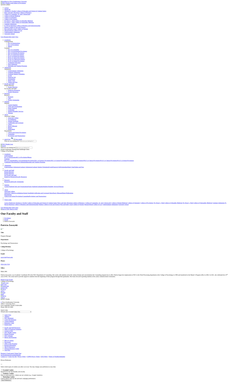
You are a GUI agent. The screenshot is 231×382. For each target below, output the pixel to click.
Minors (10, 46)
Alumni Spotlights (13, 121)
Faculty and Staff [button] (9, 84)
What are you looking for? (12, 141)
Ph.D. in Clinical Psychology (16, 58)
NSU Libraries (8, 336)
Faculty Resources (13, 92)
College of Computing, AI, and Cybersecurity (17, 14)
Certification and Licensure (15, 123)
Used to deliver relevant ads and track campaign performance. (18, 377)
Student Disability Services (15, 111)
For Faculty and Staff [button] (10, 175)
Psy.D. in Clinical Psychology (16, 59)
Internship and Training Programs (17, 66)
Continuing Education (14, 62)
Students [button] (6, 101)
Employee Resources (14, 90)
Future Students (12, 108)
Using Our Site (12, 356)
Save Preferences (6, 380)
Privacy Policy (22, 356)
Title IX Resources (9, 347)
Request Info (7, 37)
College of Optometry (10, 17)
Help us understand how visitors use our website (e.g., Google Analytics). (22, 374)
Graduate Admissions (10, 24)
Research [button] (7, 93)
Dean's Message (12, 126)
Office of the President (10, 344)
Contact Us (4, 356)
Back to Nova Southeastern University (16, 1)
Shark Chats (11, 80)
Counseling (11, 134)
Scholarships (11, 79)
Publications (11, 129)
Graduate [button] (7, 159)
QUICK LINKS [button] (5, 5)
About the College (13, 118)
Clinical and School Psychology (17, 132)
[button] (13, 139)
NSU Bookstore (9, 318)
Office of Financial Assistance (12, 329)
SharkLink (7, 9)
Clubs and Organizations (15, 106)
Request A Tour (5, 353)
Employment (8, 324)
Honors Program (9, 334)
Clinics (10, 124)
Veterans (10, 113)
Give (2, 37)
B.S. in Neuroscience (14, 43)
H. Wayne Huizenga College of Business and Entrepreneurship (22, 25)
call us (2, 291)
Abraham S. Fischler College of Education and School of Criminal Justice (25, 11)
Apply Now (14, 37)
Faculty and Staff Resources (12, 327)
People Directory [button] (9, 172)
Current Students (13, 105)
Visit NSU (7, 350)
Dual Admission (12, 64)
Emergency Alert (9, 323)
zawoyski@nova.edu (7, 257)
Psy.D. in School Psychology (16, 61)
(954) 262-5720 (5, 264)
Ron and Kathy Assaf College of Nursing (16, 29)
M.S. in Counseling (13, 49)
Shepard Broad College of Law (13, 30)
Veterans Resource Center (11, 348)
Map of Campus (9, 340)
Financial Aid (12, 77)
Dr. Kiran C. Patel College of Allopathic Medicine (18, 21)
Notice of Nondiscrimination (57, 356)
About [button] (6, 114)
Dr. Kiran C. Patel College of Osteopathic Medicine (19, 22)
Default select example (7, 312)
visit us (3, 297)
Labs (9, 98)
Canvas (6, 8)
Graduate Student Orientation (16, 74)
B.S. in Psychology (13, 45)
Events (10, 75)
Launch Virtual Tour (15, 353)
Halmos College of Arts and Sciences (15, 27)
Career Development (10, 320)
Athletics (6, 316)
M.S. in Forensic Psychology (16, 53)
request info (4, 288)
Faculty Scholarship (13, 100)
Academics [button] (7, 40)
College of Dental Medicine (12, 16)
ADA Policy (44, 356)
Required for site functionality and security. (13, 370)
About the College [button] (9, 191)
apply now (4, 284)
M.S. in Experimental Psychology (17, 51)
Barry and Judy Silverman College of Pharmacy (18, 12)
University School (9, 34)
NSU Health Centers (10, 332)
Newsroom (7, 342)
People (6, 219)
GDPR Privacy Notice (33, 356)
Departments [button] (8, 194)
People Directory (13, 87)
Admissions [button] (7, 67)
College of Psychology (10, 19)
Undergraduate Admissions (12, 32)
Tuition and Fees (12, 82)
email (2, 294)
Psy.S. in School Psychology (16, 56)
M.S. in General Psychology (16, 54)
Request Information (10, 345)
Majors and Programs (10, 337)
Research (10, 97)
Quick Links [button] (7, 200)
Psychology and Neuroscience (16, 136)
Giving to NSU (8, 331)
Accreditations (12, 119)
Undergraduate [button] (8, 155)
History (10, 127)
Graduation (11, 110)
